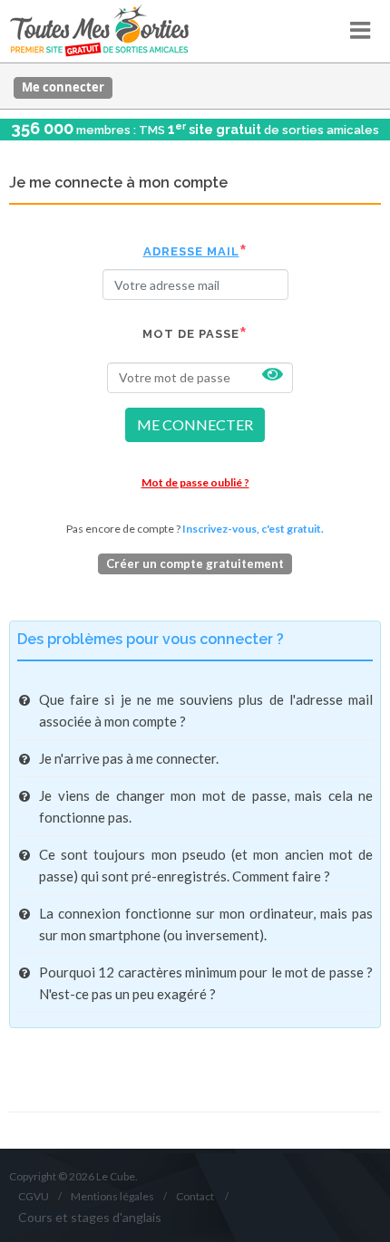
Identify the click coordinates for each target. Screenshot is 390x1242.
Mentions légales (112, 1196)
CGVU (33, 1196)
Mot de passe (190, 334)
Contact (195, 1196)
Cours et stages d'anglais (89, 1217)
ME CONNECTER (195, 424)
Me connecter (63, 87)
